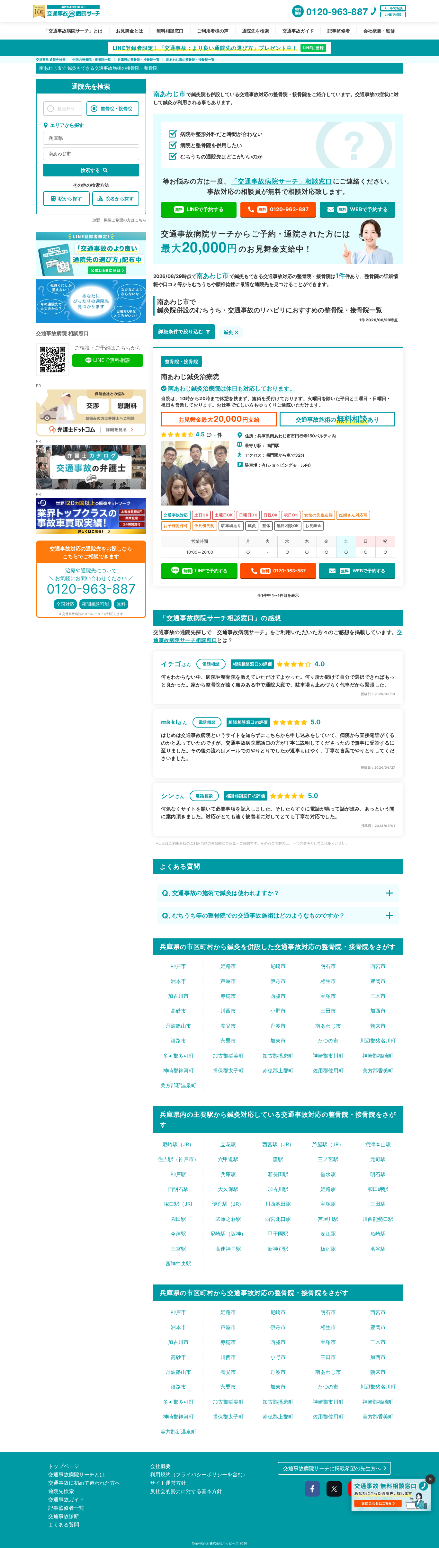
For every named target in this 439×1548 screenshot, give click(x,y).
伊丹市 (278, 981)
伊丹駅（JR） (228, 1204)
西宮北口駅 (278, 1219)
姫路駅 (328, 1189)
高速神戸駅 (228, 1249)
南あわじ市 (60, 153)
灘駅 (278, 1159)
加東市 (278, 1040)
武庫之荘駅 (228, 1219)
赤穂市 (228, 996)
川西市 (228, 1010)
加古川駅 (278, 1189)
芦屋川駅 (328, 1219)
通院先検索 (61, 1491)
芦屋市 (228, 981)
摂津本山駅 (378, 1144)
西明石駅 (178, 1189)
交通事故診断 (63, 1516)
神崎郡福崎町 (378, 1055)
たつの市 (328, 1040)
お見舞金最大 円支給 (218, 419)
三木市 (378, 996)
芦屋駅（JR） (328, 1144)
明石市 (328, 966)
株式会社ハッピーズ (224, 1543)
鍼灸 (228, 332)
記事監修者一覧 (66, 1508)
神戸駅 (178, 1174)
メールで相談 (393, 8)
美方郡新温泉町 (178, 1085)
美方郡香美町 (378, 1070)
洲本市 (178, 981)
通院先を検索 (255, 30)
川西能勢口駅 (378, 1219)
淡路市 (178, 1040)
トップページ (63, 1466)
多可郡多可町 (178, 1055)
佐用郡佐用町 (328, 1070)
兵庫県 (56, 138)
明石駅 (378, 1174)
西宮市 (378, 966)
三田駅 (378, 1204)
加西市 (378, 1010)
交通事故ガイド (298, 30)
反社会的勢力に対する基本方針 (186, 1491)
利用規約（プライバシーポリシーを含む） (199, 1474)
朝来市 (378, 1026)
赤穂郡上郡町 (278, 1070)
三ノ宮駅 (328, 1159)
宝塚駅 (328, 1204)
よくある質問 (63, 1524)
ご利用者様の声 (212, 30)
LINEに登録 (313, 47)
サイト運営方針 (168, 1483)
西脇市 (278, 996)
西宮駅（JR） (278, 1144)
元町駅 (378, 1159)
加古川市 (178, 996)
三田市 (328, 1010)
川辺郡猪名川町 (378, 1040)
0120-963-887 (283, 209)
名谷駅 (378, 1249)
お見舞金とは (129, 30)
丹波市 (278, 1026)
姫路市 (228, 966)
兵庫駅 (228, 1174)
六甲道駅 (228, 1159)
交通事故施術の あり (337, 419)
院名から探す (120, 198)
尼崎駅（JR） (178, 1144)
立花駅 (228, 1144)
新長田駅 (278, 1174)
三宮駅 (178, 1249)
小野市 (278, 1010)
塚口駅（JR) (178, 1204)
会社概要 (160, 1466)
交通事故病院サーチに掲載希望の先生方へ (332, 1468)
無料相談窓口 (170, 30)
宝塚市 (328, 996)
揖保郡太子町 (228, 1070)
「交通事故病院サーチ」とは (73, 30)
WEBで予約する (363, 209)
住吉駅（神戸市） (178, 1159)
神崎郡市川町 (328, 1055)
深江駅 (328, 1233)
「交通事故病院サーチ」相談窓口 (281, 181)
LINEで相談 (393, 14)
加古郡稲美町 (228, 1055)
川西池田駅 (278, 1204)
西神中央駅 (178, 1263)
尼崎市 (278, 966)
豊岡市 (378, 981)
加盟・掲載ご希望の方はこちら (119, 220)
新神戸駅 (278, 1249)
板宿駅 (328, 1249)
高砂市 (178, 1010)
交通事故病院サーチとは (76, 1474)
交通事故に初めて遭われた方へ (84, 1483)
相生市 (328, 981)
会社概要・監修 (379, 30)
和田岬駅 (378, 1189)
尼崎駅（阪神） (228, 1233)
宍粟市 (228, 1040)
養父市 (228, 1026)
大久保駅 (228, 1189)
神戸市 (178, 966)
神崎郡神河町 (178, 1070)
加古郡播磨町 (278, 1055)
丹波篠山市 (178, 1026)
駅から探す (70, 198)
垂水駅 (328, 1174)
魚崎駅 (378, 1233)
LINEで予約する (199, 209)
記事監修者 (338, 30)
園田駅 (178, 1219)
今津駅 (178, 1233)
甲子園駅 (278, 1233)
